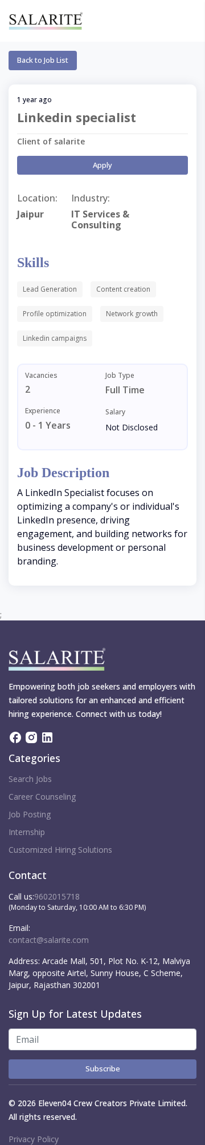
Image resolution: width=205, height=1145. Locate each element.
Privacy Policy (34, 1139)
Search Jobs (30, 778)
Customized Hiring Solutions (60, 849)
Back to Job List (42, 60)
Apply (102, 165)
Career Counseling (42, 796)
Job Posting (30, 814)
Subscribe (102, 1068)
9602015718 (57, 896)
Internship (27, 832)
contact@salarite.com (49, 939)
